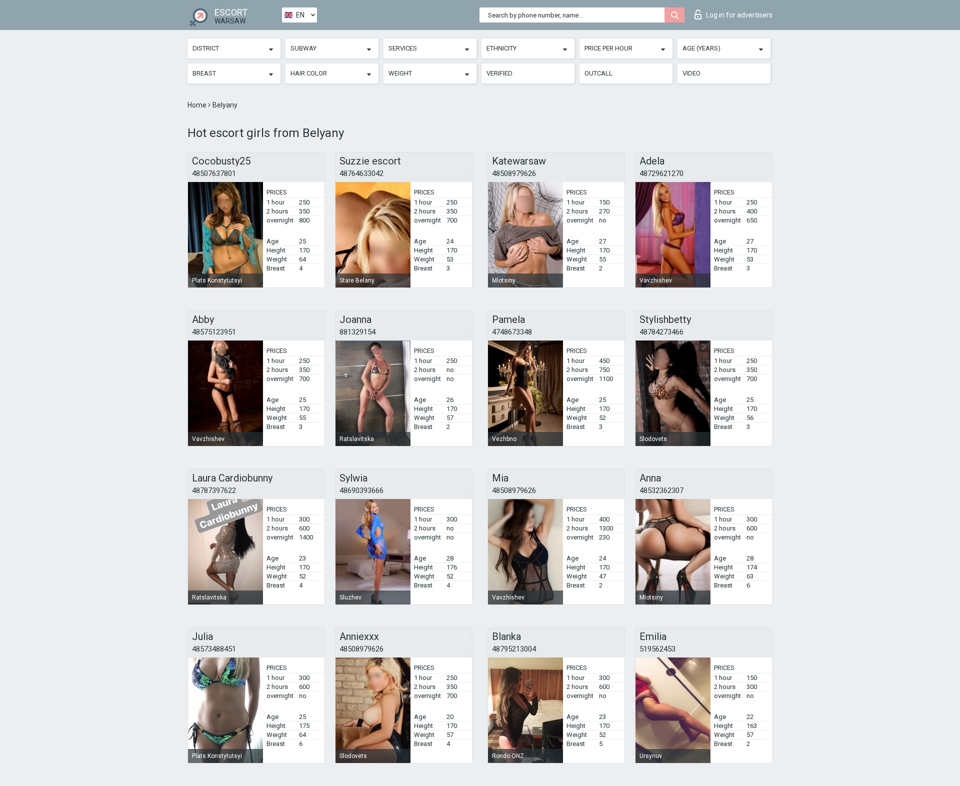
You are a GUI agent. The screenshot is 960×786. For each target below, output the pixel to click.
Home (198, 105)
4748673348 (512, 332)
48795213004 (514, 649)
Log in (739, 15)
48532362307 (662, 490)
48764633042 (362, 173)
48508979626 (514, 173)
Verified (499, 73)
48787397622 (214, 490)
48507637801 (214, 173)
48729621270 (662, 173)
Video (691, 73)
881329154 (358, 332)
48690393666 (362, 490)
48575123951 (214, 332)
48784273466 (662, 332)
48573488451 (214, 649)
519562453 (658, 649)
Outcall (598, 73)
